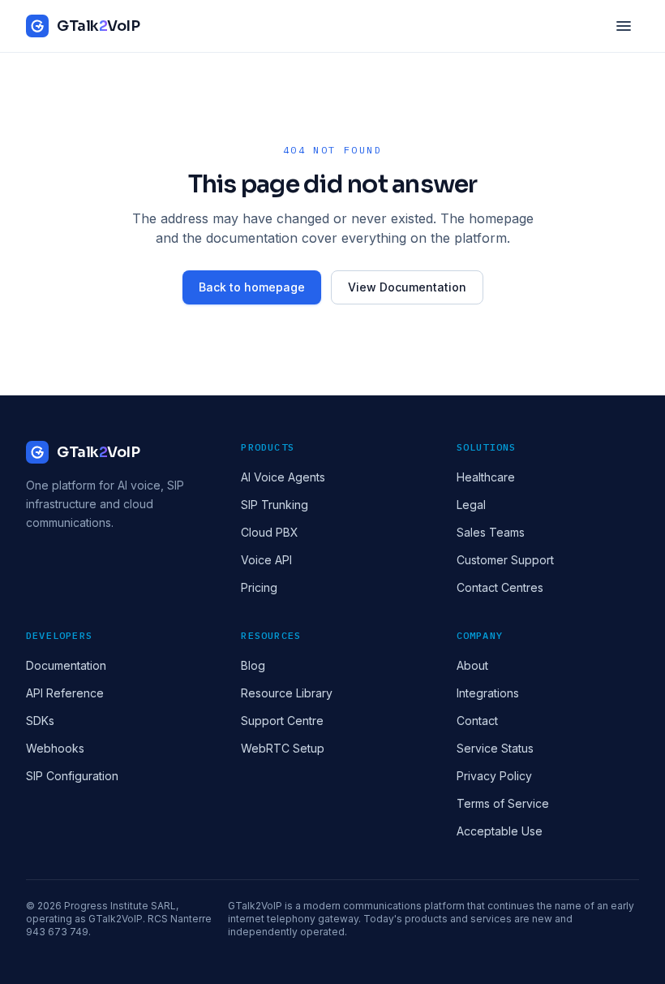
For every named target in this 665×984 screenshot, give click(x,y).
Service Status (495, 748)
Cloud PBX (269, 532)
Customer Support (505, 560)
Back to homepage (252, 287)
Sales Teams (491, 532)
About (472, 665)
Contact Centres (500, 587)
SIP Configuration (72, 776)
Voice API (266, 560)
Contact (477, 720)
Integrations (488, 693)
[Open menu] (623, 26)
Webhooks (55, 748)
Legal (471, 504)
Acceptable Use (500, 831)
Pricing (259, 587)
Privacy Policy (494, 776)
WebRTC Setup (282, 748)
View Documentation (407, 287)
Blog (253, 665)
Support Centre (282, 720)
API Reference (65, 693)
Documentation (66, 665)
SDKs (40, 720)
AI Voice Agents (283, 477)
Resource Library (286, 693)
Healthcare (486, 477)
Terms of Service (503, 803)
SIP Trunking (274, 504)
